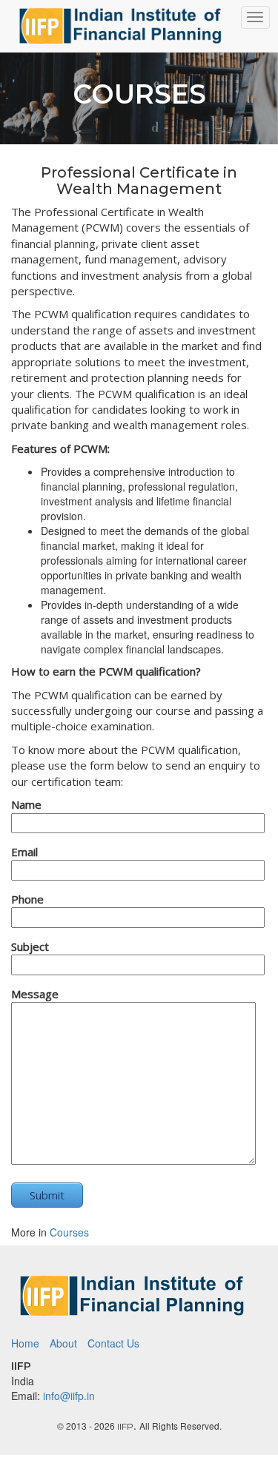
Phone (27, 899)
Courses (69, 1232)
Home (25, 1343)
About (63, 1343)
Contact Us (113, 1343)
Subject (30, 946)
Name (26, 804)
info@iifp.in (69, 1395)
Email (24, 851)
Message (35, 993)
